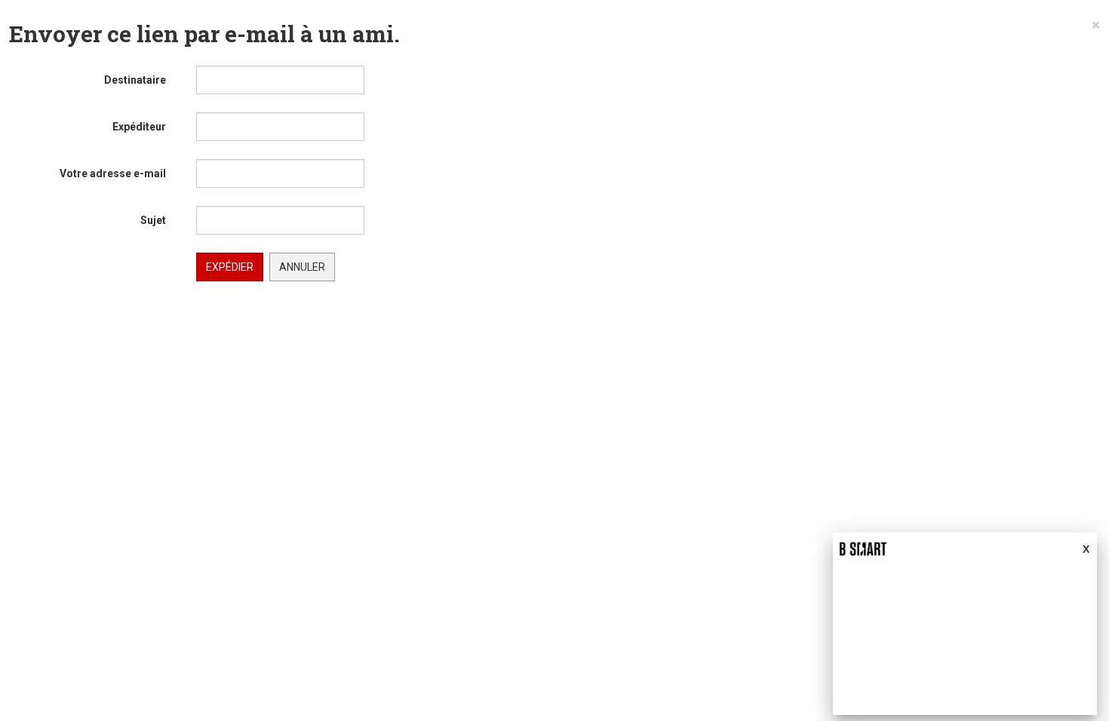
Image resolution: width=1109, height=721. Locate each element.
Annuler (302, 267)
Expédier (229, 267)
